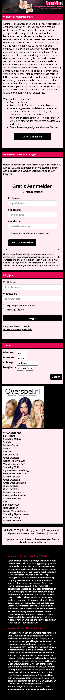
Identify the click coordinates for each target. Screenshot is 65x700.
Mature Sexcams (12, 476)
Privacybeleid (51, 530)
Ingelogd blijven (14, 309)
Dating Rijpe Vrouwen (14, 460)
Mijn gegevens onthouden (20, 305)
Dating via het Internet (14, 495)
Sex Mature (9, 435)
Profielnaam (14, 198)
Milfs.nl (6, 448)
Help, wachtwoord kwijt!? (17, 326)
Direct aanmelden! (32, 136)
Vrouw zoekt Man (12, 432)
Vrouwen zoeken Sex (14, 463)
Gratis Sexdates (11, 457)
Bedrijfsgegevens (31, 530)
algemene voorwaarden (37, 233)
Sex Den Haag (10, 454)
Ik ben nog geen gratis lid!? (17, 329)
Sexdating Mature (12, 438)
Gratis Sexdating (11, 479)
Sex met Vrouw (11, 504)
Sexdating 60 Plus (12, 467)
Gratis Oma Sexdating (14, 482)
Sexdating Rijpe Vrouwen (16, 514)
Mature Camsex (11, 445)
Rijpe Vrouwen (10, 507)
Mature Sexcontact (13, 520)
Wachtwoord (10, 293)
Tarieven (41, 533)
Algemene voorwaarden (21, 533)
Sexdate (7, 442)
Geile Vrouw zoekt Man (15, 473)
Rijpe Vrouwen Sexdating (16, 470)
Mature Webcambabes (15, 510)
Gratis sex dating (11, 517)
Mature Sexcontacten (14, 492)
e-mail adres (15, 209)
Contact (53, 533)
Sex (5, 501)
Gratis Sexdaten (11, 485)
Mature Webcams (12, 498)
